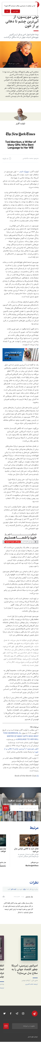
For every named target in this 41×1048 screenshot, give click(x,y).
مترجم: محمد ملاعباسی (30, 158)
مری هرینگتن (34, 862)
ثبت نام (13, 889)
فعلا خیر (15, 11)
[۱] (37, 775)
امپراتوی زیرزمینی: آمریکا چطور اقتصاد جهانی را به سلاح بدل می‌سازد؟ (25, 969)
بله (7, 11)
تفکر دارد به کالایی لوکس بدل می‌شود (26, 850)
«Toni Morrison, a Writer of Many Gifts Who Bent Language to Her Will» (20, 736)
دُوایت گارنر (20, 123)
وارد (24, 889)
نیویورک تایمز (24, 171)
